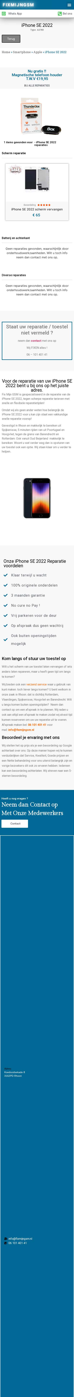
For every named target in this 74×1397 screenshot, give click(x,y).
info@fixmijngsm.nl (21, 730)
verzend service (36, 684)
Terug (11, 39)
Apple (37, 52)
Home (6, 52)
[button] (69, 5)
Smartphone (22, 52)
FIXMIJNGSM (18, 4)
